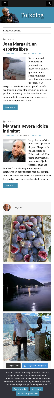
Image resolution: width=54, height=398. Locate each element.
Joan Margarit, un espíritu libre (20, 46)
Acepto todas (20, 389)
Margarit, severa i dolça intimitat (25, 128)
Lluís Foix (10, 53)
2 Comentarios (35, 135)
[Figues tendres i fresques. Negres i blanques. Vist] (27, 238)
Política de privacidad (28, 393)
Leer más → (10, 107)
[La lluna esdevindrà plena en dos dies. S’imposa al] (27, 287)
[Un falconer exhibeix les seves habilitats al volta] (27, 337)
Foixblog (32, 15)
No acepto (37, 389)
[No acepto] (50, 383)
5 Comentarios (35, 53)
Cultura (9, 39)
